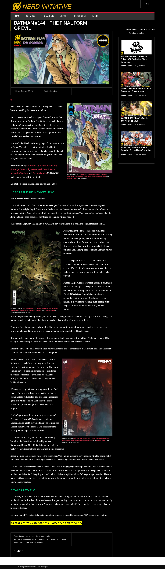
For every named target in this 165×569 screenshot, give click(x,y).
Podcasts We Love (147, 29)
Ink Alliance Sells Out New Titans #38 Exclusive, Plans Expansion (134, 59)
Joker (49, 536)
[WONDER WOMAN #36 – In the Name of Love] (136, 109)
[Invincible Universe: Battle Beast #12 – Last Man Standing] (136, 138)
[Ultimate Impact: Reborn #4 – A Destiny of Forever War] (136, 79)
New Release (19, 542)
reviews (40, 542)
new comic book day (58, 539)
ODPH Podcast (30, 542)
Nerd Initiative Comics (41, 539)
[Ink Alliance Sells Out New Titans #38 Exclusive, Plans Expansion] (136, 47)
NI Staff (18, 550)
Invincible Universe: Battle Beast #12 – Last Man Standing (136, 149)
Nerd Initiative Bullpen (22, 539)
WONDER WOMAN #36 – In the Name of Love (134, 119)
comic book (30, 536)
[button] (147, 4)
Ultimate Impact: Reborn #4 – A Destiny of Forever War (136, 90)
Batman (22, 536)
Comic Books (131, 29)
